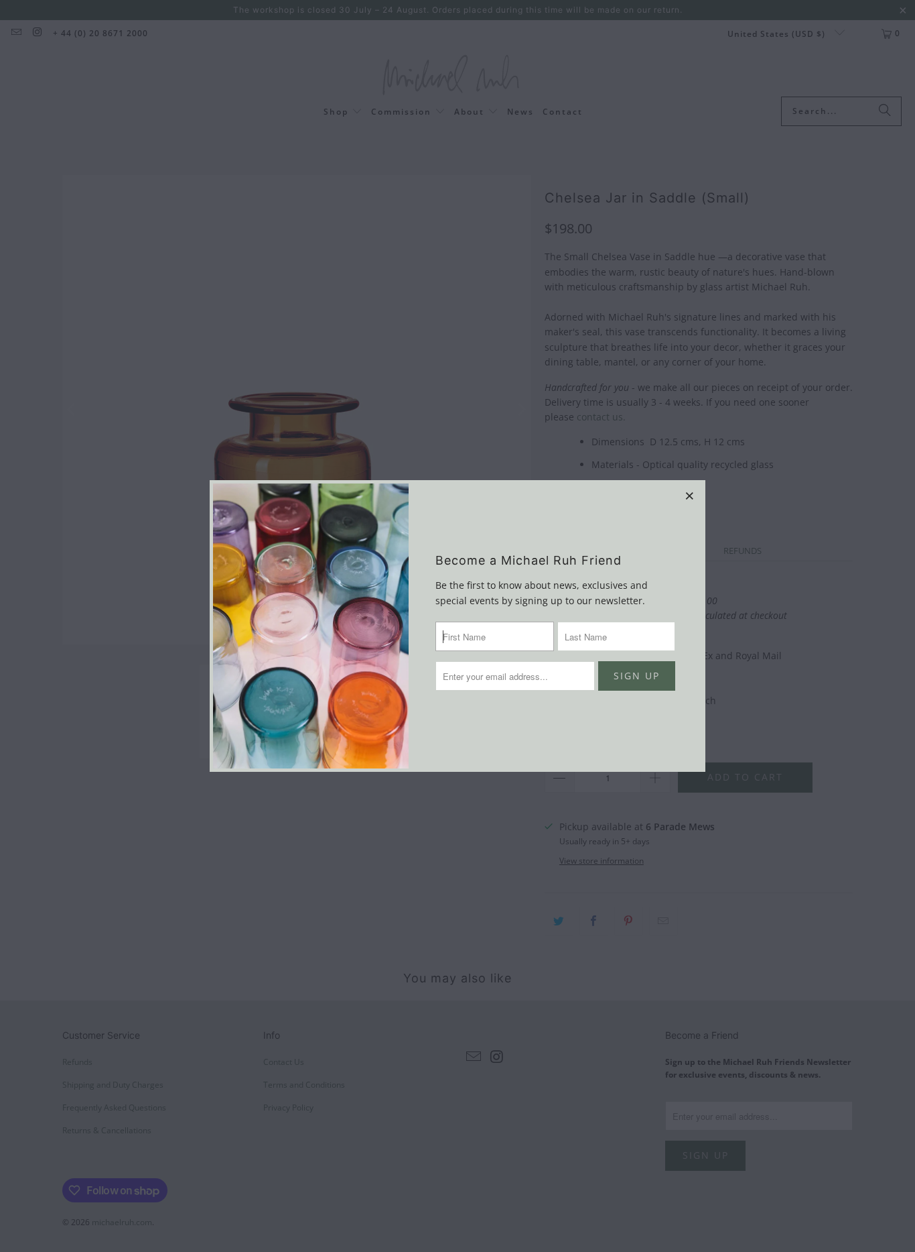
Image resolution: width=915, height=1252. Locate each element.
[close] (690, 495)
